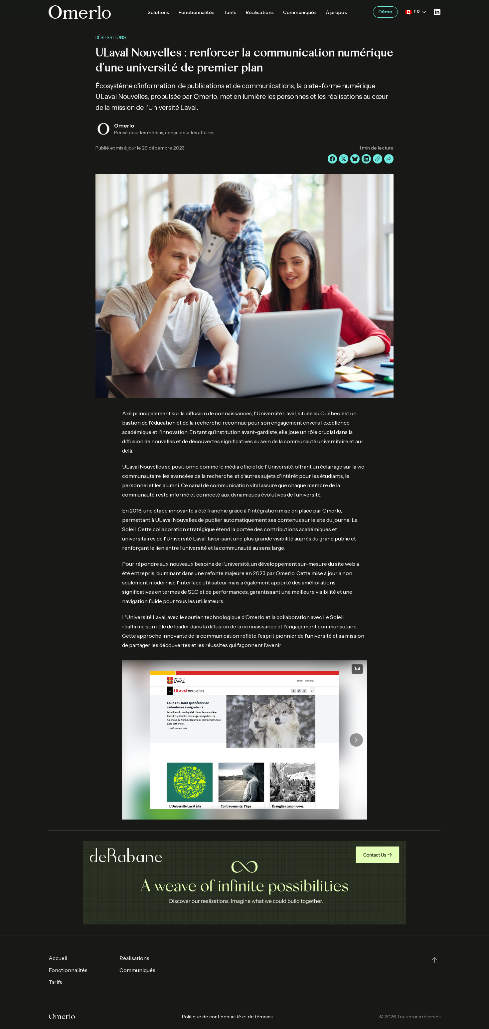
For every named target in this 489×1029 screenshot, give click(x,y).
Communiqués (300, 12)
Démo (385, 12)
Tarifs (230, 12)
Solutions (158, 12)
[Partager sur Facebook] (332, 159)
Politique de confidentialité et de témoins (227, 1017)
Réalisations (260, 12)
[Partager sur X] (343, 159)
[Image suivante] (356, 740)
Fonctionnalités (197, 12)
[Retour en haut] (434, 960)
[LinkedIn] (437, 12)
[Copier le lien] (377, 159)
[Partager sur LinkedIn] (366, 159)
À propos (336, 12)
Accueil (58, 958)
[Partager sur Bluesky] (355, 159)
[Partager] (389, 159)
